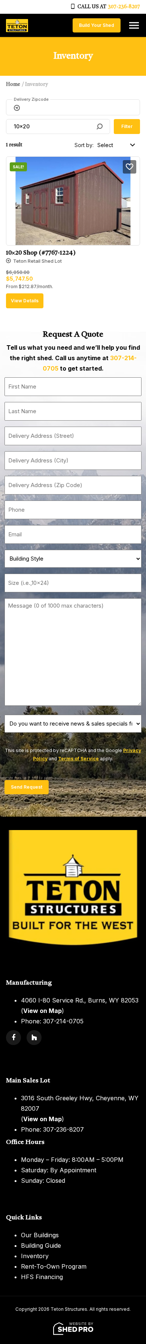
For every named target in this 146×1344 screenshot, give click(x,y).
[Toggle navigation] (134, 25)
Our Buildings (40, 1235)
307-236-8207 (124, 6)
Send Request (26, 787)
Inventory (35, 1256)
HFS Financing (42, 1277)
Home (13, 84)
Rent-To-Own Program (53, 1266)
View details (25, 300)
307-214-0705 (63, 1021)
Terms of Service (78, 758)
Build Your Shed (96, 25)
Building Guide (41, 1245)
